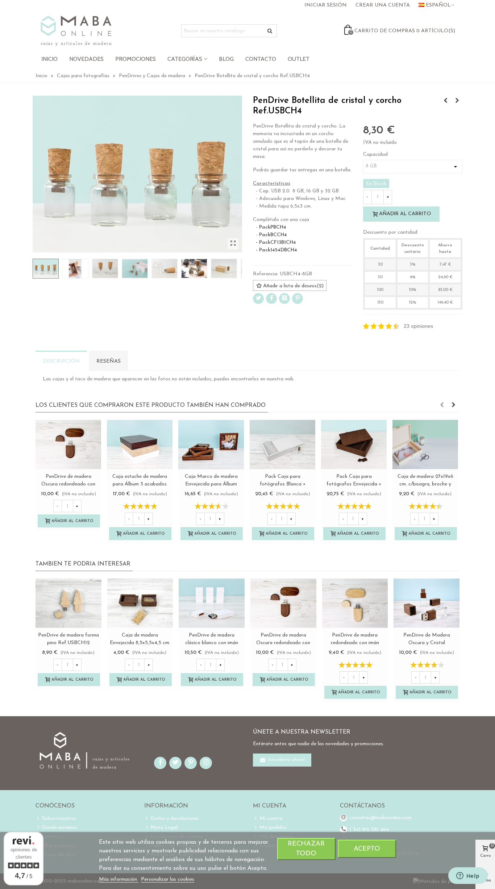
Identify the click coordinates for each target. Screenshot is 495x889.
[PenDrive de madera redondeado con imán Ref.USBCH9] (355, 603)
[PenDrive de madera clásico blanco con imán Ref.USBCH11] (445, 101)
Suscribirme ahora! (286, 760)
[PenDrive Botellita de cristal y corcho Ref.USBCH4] (233, 243)
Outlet (298, 58)
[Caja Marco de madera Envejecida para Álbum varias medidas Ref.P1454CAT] (211, 444)
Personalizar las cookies (167, 879)
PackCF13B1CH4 (277, 242)
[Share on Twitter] (258, 298)
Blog (226, 58)
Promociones (135, 58)
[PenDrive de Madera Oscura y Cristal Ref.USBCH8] (426, 603)
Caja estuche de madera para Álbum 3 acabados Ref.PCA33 (139, 484)
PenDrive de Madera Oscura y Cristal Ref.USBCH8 (426, 643)
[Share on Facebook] (271, 298)
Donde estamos (59, 827)
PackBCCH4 (273, 235)
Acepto (367, 849)
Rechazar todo (306, 848)
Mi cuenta (270, 818)
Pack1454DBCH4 (278, 250)
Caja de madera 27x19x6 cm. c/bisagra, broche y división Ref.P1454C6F (425, 484)
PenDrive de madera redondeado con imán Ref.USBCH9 (355, 643)
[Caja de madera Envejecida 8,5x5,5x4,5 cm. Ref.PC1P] (140, 603)
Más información (118, 879)
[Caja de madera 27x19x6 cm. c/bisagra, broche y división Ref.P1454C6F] (425, 444)
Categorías (184, 58)
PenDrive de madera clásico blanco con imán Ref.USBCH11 (211, 643)
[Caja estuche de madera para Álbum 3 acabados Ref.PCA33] (139, 444)
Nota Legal (164, 827)
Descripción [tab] (61, 361)
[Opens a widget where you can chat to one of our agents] (468, 876)
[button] (441, 405)
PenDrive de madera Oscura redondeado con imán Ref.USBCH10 (68, 484)
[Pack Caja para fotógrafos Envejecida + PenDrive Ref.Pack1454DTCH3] (354, 444)
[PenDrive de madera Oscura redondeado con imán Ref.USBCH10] (68, 444)
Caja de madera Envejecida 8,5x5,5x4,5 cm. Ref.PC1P (140, 643)
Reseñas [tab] (108, 361)
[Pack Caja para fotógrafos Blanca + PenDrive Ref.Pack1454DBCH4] (282, 444)
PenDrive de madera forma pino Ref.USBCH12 (68, 639)
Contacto (260, 58)
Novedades (86, 58)
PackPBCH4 (272, 227)
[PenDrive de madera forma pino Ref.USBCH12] (68, 603)
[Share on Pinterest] (297, 298)
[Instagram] (284, 298)
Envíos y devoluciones (175, 818)
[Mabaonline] (76, 31)
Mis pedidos (273, 827)
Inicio (49, 58)
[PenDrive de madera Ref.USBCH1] (457, 101)
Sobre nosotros (59, 818)
